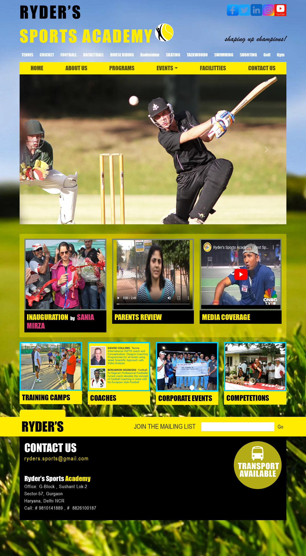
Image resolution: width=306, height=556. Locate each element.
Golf (266, 54)
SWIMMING (223, 54)
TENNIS (27, 54)
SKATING (173, 54)
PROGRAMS (121, 68)
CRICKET (47, 54)
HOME (37, 68)
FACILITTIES (213, 68)
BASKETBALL (93, 54)
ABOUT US (76, 68)
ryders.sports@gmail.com (56, 458)
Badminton (149, 54)
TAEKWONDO (197, 54)
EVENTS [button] (165, 68)
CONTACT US (261, 68)
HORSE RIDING (122, 54)
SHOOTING (248, 54)
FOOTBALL (68, 54)
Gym (280, 54)
